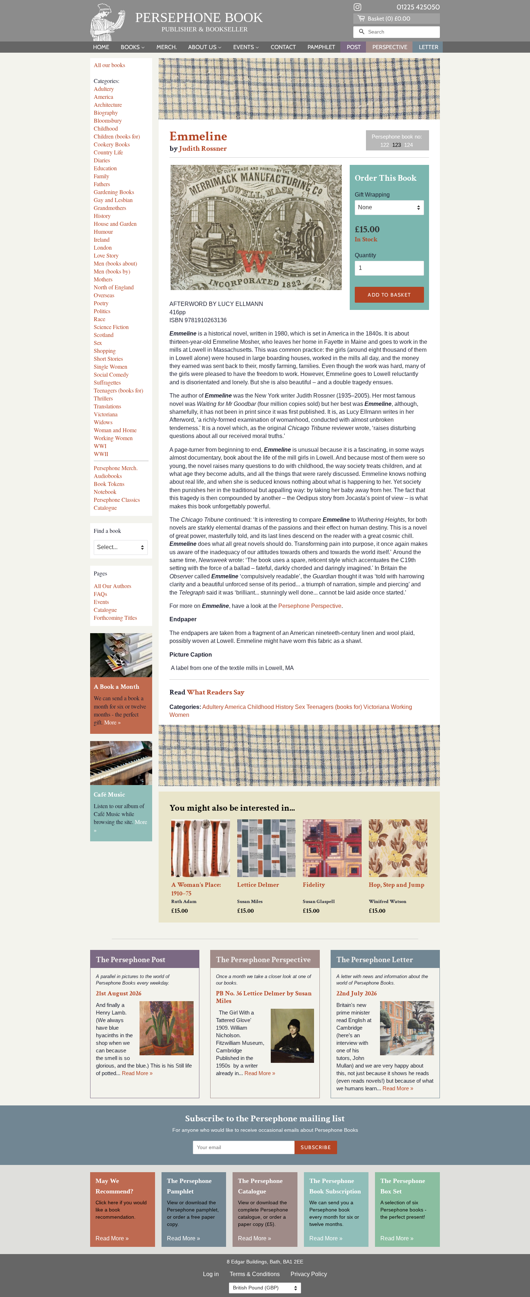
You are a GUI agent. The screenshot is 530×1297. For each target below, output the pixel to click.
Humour (103, 231)
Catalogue (105, 507)
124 (408, 145)
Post (354, 47)
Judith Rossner (203, 148)
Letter (428, 47)
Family (101, 176)
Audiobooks (108, 475)
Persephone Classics (117, 499)
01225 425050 (418, 7)
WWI (100, 446)
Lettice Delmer (258, 885)
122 (384, 145)
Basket (388, 18)
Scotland (104, 334)
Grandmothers (110, 207)
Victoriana (106, 414)
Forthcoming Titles (115, 617)
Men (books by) (112, 271)
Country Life (108, 152)
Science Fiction (111, 326)
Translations (107, 406)
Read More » (137, 1073)
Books (131, 47)
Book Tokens (109, 483)
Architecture (108, 104)
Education (105, 168)
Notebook (105, 491)
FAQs (100, 593)
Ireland (102, 239)
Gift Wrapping (372, 195)
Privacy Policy (309, 1274)
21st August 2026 (118, 993)
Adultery (104, 88)
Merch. (166, 47)
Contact (283, 47)
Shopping (105, 350)
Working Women (113, 438)
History (102, 215)
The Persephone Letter (374, 960)
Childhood (106, 128)
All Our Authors (112, 586)
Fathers (102, 184)
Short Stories (108, 358)
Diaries (102, 160)
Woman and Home (115, 430)
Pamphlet (321, 47)
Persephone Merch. (116, 468)
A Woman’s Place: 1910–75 (196, 889)
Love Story (106, 255)
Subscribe (316, 1147)
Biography (106, 112)
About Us (203, 47)
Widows (103, 422)
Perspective (389, 47)
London (103, 247)
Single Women (110, 366)
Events (244, 47)
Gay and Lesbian (113, 199)
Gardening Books (114, 192)
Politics (102, 311)
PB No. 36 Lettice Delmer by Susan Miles (264, 997)
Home (101, 47)
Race (99, 319)
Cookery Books (112, 144)
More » (112, 722)
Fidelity (314, 885)
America (103, 96)
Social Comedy (111, 374)
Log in (211, 1274)
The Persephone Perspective (263, 960)
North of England (114, 287)
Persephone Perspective (309, 606)
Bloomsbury (108, 120)
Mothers (103, 279)
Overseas (104, 295)
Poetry (101, 303)
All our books (109, 65)
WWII (101, 453)
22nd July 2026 (356, 993)
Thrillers (103, 398)
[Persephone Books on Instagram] (357, 8)
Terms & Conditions (255, 1274)
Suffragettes (107, 382)
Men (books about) (115, 263)
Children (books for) (117, 136)
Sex (98, 342)
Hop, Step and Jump (396, 885)
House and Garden (115, 223)
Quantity (365, 255)
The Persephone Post (130, 960)
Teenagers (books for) (118, 390)
